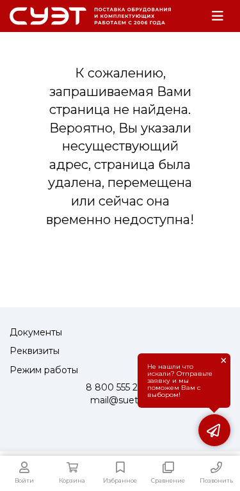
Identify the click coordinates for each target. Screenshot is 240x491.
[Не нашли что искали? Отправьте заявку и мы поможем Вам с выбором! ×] (214, 430)
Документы (36, 332)
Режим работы (44, 370)
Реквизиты (35, 351)
